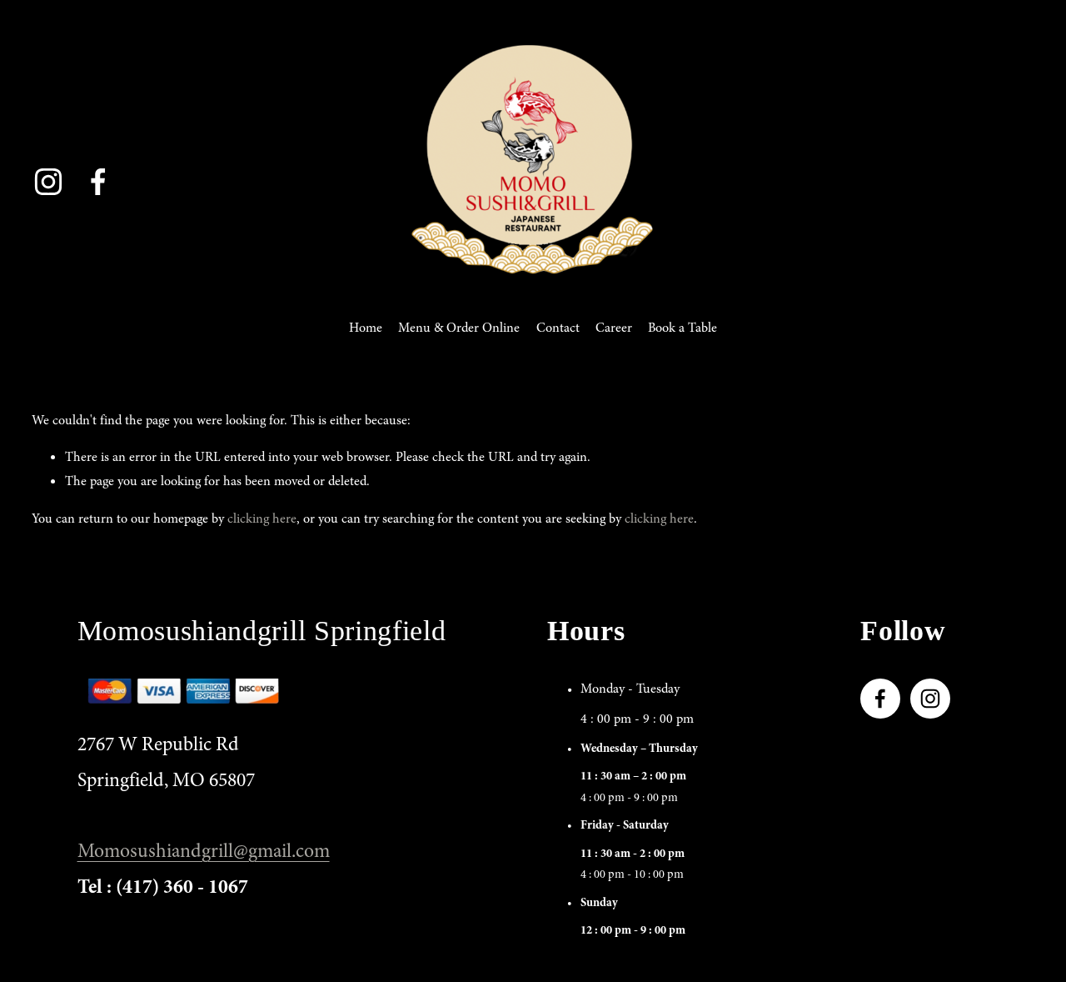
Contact (558, 327)
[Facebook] (98, 181)
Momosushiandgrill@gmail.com (203, 851)
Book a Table (682, 327)
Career (613, 327)
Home (365, 327)
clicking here (261, 518)
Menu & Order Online (459, 327)
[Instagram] (48, 181)
